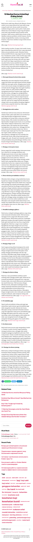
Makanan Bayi (10, 10)
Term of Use (14, 531)
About (2, 531)
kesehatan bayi (11, 385)
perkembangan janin (9, 520)
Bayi (6, 10)
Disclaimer (7, 531)
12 (17, 438)
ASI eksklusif (5, 480)
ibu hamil (11, 489)
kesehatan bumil (11, 501)
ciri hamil (28, 483)
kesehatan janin (7, 504)
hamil (28, 486)
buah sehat (12, 483)
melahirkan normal (22, 512)
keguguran (15, 492)
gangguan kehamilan (11, 486)
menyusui (5, 515)
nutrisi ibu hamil (5, 517)
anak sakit (15, 477)
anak (3, 477)
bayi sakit (24, 480)
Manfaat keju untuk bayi (19, 172)
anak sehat (21, 477)
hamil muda (4, 489)
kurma (16, 385)
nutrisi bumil (25, 514)
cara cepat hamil (20, 483)
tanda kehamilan (7, 522)
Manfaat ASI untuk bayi (14, 268)
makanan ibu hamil (7, 509)
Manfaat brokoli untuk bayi (8, 240)
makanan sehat (19, 509)
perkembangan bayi (23, 517)
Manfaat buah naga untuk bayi (16, 320)
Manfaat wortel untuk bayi (15, 73)
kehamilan (23, 492)
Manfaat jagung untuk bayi (8, 106)
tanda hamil (26, 520)
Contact (3, 533)
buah (7, 385)
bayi (4, 385)
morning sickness (16, 515)
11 (15, 438)
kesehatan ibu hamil (25, 501)
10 (14, 438)
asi (25, 477)
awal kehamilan (13, 480)
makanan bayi (21, 385)
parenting (12, 517)
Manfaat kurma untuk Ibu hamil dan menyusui (14, 378)
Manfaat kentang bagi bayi (15, 45)
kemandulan (4, 494)
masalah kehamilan (8, 512)
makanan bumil (16, 507)
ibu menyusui (6, 492)
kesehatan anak (13, 495)
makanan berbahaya (7, 507)
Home (3, 10)
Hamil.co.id (8, 529)
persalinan (19, 520)
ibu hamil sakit (20, 489)
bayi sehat (6, 483)
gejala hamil (23, 486)
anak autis (8, 477)
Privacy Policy (21, 531)
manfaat (26, 385)
